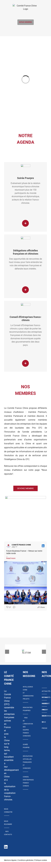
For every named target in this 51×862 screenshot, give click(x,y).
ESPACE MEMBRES (25, 22)
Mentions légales (10, 860)
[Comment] (13, 607)
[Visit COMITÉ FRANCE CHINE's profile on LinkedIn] (9, 546)
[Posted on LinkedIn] (43, 545)
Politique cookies (40, 860)
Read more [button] (10, 558)
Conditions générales (25, 860)
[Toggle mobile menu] (25, 29)
